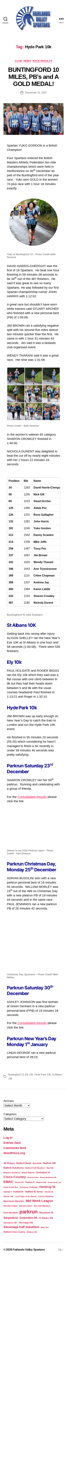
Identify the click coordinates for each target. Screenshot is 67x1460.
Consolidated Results (32, 797)
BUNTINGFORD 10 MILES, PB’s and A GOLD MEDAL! (33, 76)
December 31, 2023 (36, 92)
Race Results (42, 60)
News (27, 60)
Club (18, 60)
